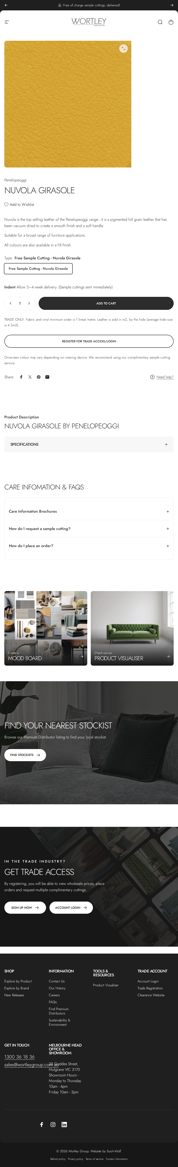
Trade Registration (150, 988)
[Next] (172, 5)
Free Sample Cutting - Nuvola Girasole (38, 268)
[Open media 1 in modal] (123, 48)
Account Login (148, 981)
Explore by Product (18, 981)
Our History (57, 988)
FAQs (53, 1002)
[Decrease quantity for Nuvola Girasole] (10, 303)
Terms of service (94, 1159)
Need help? (165, 377)
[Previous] (6, 5)
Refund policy (57, 1159)
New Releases (14, 995)
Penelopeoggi (15, 180)
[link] (89, 341)
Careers (54, 995)
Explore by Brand (16, 988)
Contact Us (56, 981)
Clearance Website (151, 995)
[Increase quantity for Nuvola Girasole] (30, 303)
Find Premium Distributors (59, 1011)
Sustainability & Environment (59, 1022)
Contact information (117, 1159)
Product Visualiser (106, 985)
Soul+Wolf (114, 1151)
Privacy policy (75, 1159)
